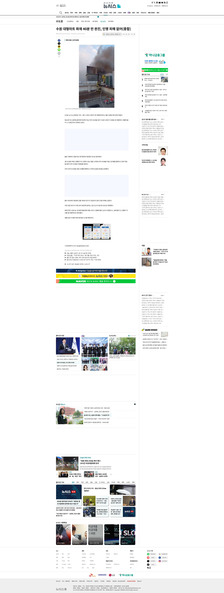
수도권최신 (70, 21)
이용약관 (108, 581)
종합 (73, 482)
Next (111, 474)
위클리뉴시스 (165, 6)
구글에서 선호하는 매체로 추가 (113, 34)
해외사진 (116, 554)
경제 (80, 13)
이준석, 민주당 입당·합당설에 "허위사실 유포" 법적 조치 (116, 501)
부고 (88, 567)
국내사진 (108, 554)
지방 (110, 13)
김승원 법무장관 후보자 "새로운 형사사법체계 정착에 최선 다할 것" (68, 502)
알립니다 (139, 581)
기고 (91, 557)
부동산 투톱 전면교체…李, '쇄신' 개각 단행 (75, 476)
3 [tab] (133, 335)
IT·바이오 (95, 13)
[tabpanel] (122, 348)
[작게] (131, 34)
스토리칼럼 (92, 554)
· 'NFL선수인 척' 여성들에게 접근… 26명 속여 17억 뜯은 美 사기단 (155, 342)
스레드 (152, 564)
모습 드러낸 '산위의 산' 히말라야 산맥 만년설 (68, 359)
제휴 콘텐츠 (151, 13)
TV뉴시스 (143, 13)
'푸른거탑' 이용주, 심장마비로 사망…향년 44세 (97, 408)
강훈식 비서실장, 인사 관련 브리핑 (65, 362)
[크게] (134, 34)
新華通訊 (132, 557)
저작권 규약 (89, 581)
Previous (57, 474)
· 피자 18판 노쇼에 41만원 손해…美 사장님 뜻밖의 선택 (155, 348)
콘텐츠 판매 (82, 581)
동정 (93, 567)
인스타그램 (164, 561)
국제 (76, 13)
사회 (100, 13)
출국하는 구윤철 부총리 (63, 369)
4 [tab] (135, 335)
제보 (158, 13)
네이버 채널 (152, 554)
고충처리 (96, 581)
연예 (124, 13)
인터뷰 (83, 561)
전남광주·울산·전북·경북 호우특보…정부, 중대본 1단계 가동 (116, 512)
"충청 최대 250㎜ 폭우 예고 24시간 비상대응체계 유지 (90, 462)
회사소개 (58, 581)
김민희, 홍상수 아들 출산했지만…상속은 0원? (96, 422)
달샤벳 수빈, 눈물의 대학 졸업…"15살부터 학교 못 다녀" (97, 415)
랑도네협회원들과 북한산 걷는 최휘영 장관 (67, 356)
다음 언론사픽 (164, 554)
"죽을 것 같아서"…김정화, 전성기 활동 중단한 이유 (97, 412)
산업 (88, 13)
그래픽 (107, 557)
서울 (77, 21)
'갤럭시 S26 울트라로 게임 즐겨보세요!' (67, 366)
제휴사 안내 (74, 581)
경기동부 (95, 21)
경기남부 (103, 21)
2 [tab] (131, 335)
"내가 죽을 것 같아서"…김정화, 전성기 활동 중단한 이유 (68, 515)
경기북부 (110, 21)
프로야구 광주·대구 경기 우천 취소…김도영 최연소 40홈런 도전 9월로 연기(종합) (68, 509)
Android (132, 564)
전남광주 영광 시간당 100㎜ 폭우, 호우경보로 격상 (72, 17)
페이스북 (164, 557)
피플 (143, 245)
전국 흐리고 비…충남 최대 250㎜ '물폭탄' (95, 489)
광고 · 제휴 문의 (66, 581)
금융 (84, 13)
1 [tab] (129, 335)
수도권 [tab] (162, 74)
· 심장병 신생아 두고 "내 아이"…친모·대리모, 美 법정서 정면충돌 (155, 339)
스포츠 (120, 13)
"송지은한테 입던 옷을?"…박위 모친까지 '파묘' (97, 419)
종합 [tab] (167, 74)
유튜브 (152, 557)
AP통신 (131, 554)
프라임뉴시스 (157, 6)
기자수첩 (145, 145)
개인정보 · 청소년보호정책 (118, 581)
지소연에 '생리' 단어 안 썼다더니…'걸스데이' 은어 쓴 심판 (102, 501)
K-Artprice (150, 6)
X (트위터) (153, 561)
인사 (83, 567)
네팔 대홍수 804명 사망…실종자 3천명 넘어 (101, 476)
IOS (131, 567)
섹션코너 (84, 564)
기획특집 (92, 561)
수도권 (106, 13)
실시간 (67, 13)
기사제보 (102, 581)
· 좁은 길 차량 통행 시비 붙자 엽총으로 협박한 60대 (155, 345)
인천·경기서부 (85, 21)
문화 (114, 13)
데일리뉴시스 (92, 564)
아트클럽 (84, 557)
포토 (137, 13)
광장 (133, 13)
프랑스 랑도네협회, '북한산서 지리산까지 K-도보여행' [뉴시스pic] (121, 356)
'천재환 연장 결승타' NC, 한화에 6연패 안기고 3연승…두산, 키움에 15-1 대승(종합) (102, 512)
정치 (71, 13)
